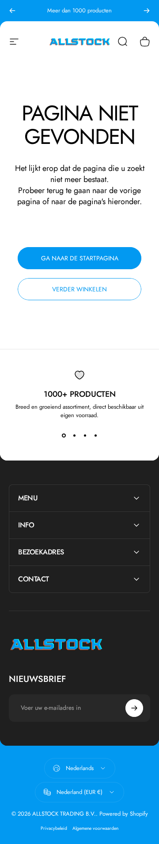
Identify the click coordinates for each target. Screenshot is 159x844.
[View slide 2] (74, 435)
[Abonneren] (134, 708)
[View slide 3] (85, 435)
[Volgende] (146, 10)
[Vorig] (12, 10)
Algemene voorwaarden (95, 828)
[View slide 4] (95, 435)
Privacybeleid (54, 828)
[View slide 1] (63, 435)
